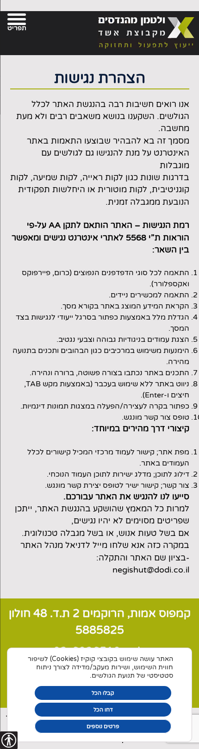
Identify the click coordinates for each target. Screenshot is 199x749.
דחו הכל (103, 709)
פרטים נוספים (103, 726)
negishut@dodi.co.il (150, 570)
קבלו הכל (103, 693)
